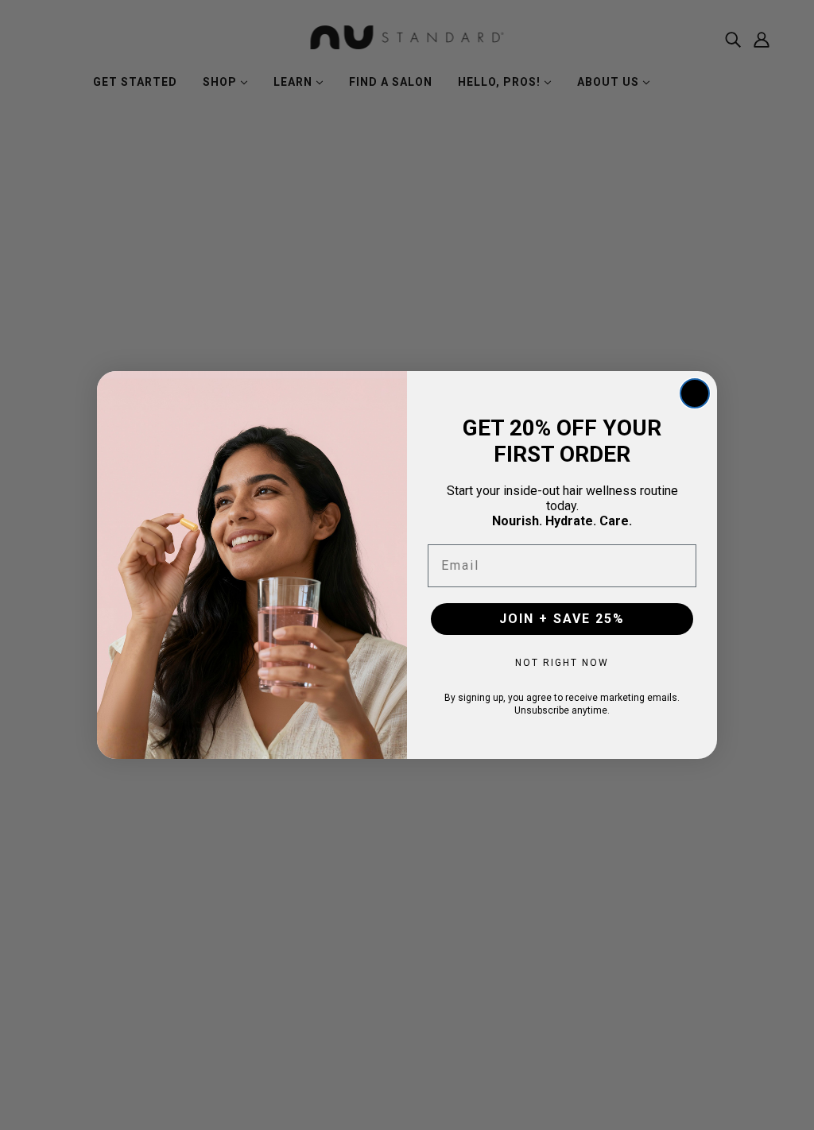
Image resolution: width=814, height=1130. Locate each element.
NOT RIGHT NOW (562, 662)
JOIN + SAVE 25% (562, 618)
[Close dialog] (694, 393)
